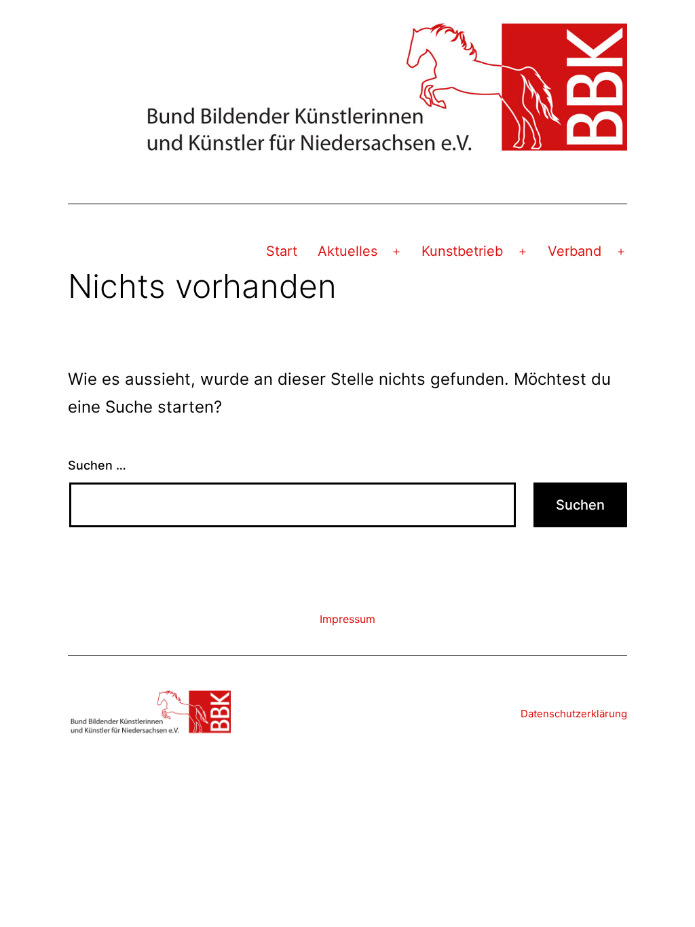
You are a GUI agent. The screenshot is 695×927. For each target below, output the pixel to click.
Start (281, 251)
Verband (574, 251)
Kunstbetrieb (462, 251)
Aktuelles (347, 251)
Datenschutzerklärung (574, 713)
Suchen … (97, 465)
